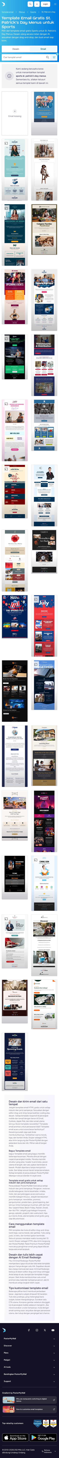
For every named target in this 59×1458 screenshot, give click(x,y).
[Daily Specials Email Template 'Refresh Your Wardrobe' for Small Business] (44, 170)
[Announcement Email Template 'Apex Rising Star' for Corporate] (15, 756)
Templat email (7, 12)
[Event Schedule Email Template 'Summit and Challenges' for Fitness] (15, 296)
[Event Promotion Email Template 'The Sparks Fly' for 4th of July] (15, 617)
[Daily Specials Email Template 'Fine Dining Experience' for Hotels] (15, 815)
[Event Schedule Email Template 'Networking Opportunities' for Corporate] (15, 1062)
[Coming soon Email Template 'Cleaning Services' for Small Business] (44, 883)
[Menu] (55, 4)
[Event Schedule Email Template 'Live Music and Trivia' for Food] (15, 491)
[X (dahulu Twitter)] (45, 1330)
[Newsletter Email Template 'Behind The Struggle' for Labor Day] (44, 425)
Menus (22, 12)
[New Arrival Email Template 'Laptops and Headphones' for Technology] (15, 691)
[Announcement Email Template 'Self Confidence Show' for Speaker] (15, 877)
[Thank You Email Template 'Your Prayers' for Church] (15, 1001)
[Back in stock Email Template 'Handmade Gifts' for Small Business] (44, 229)
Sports (33, 12)
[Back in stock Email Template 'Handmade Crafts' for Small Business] (44, 552)
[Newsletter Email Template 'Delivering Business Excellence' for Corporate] (44, 495)
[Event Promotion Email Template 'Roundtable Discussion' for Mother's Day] (15, 430)
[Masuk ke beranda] (3, 4)
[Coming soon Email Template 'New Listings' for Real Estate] (44, 755)
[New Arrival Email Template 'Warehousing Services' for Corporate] (44, 365)
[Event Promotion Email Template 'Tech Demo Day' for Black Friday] (15, 357)
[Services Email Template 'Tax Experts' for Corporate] (15, 941)
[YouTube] (53, 1330)
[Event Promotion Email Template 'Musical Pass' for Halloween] (44, 821)
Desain (15, 49)
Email (43, 49)
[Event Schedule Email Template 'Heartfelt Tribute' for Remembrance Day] (15, 561)
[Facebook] (29, 1330)
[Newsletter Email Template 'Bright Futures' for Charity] (44, 300)
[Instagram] (37, 1330)
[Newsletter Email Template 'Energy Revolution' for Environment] (44, 685)
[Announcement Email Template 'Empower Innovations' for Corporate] (15, 170)
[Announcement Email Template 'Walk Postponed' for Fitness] (44, 113)
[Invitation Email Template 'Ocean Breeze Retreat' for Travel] (44, 945)
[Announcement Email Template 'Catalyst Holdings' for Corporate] (15, 235)
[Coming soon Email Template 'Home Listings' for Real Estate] (44, 1004)
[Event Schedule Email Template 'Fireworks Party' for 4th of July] (44, 626)
